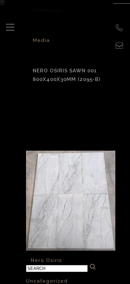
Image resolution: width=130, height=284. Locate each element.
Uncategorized (47, 281)
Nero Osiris (46, 260)
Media (41, 40)
